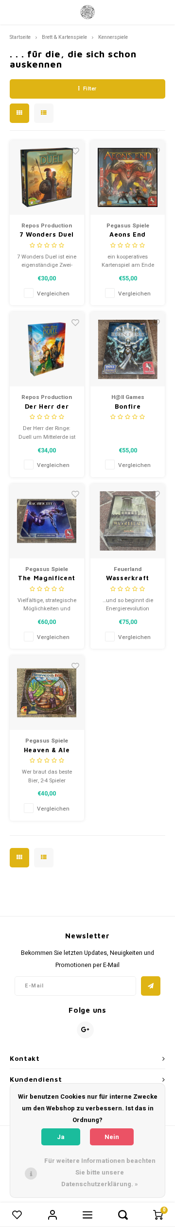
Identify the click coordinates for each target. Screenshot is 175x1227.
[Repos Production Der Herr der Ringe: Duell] (47, 349)
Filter (90, 89)
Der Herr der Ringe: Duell (47, 407)
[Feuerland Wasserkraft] (127, 521)
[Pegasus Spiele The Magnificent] (47, 521)
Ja (61, 1136)
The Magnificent (46, 578)
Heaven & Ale (47, 750)
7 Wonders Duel (46, 234)
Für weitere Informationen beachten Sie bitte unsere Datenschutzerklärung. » (100, 1172)
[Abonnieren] (150, 986)
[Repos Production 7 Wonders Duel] (47, 177)
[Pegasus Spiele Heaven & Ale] (47, 693)
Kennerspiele (113, 37)
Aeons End (127, 234)
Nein (112, 1136)
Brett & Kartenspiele (64, 37)
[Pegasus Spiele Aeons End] (127, 177)
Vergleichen (53, 294)
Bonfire (128, 406)
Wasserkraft (127, 578)
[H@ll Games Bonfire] (127, 349)
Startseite (20, 37)
